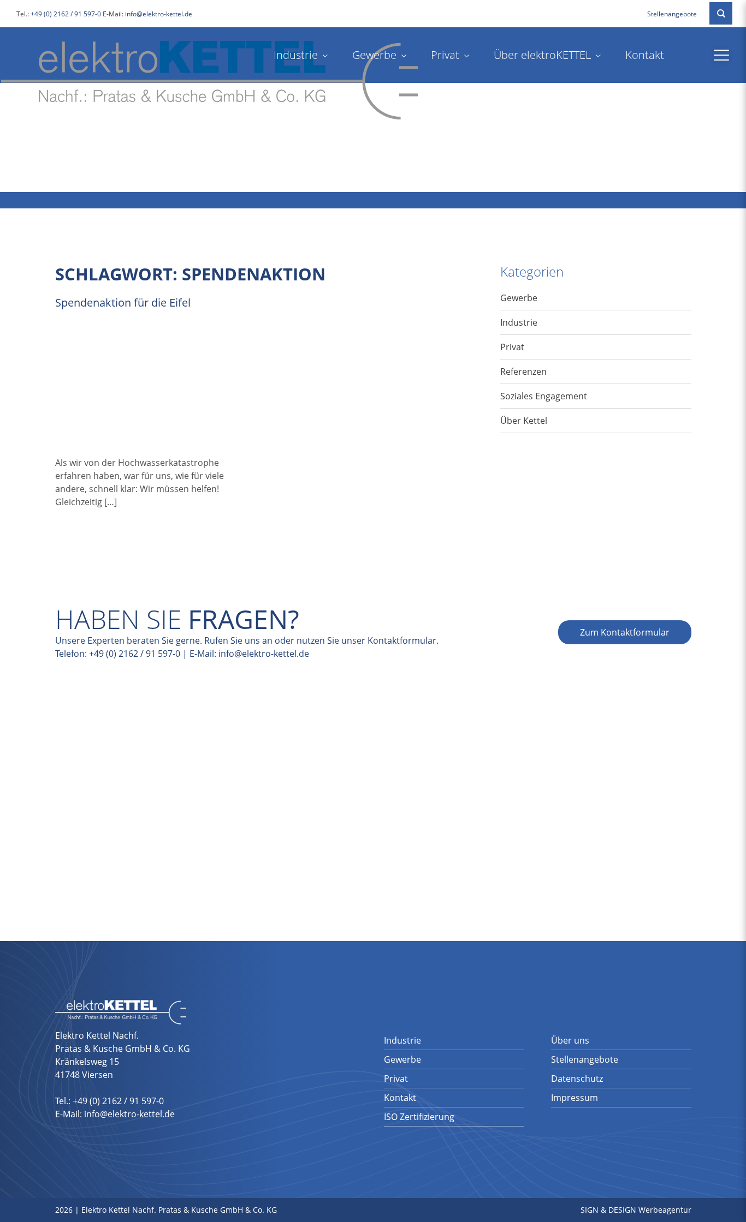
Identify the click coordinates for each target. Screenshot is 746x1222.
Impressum (574, 1098)
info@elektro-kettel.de (158, 14)
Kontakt (644, 54)
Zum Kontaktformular (625, 632)
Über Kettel (523, 421)
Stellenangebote (672, 14)
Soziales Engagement (543, 396)
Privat (445, 54)
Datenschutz (577, 1079)
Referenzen (523, 372)
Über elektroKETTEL (542, 54)
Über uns (570, 1040)
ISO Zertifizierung (419, 1117)
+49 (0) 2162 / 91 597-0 (66, 14)
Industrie (296, 54)
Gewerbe (374, 54)
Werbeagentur (664, 1210)
